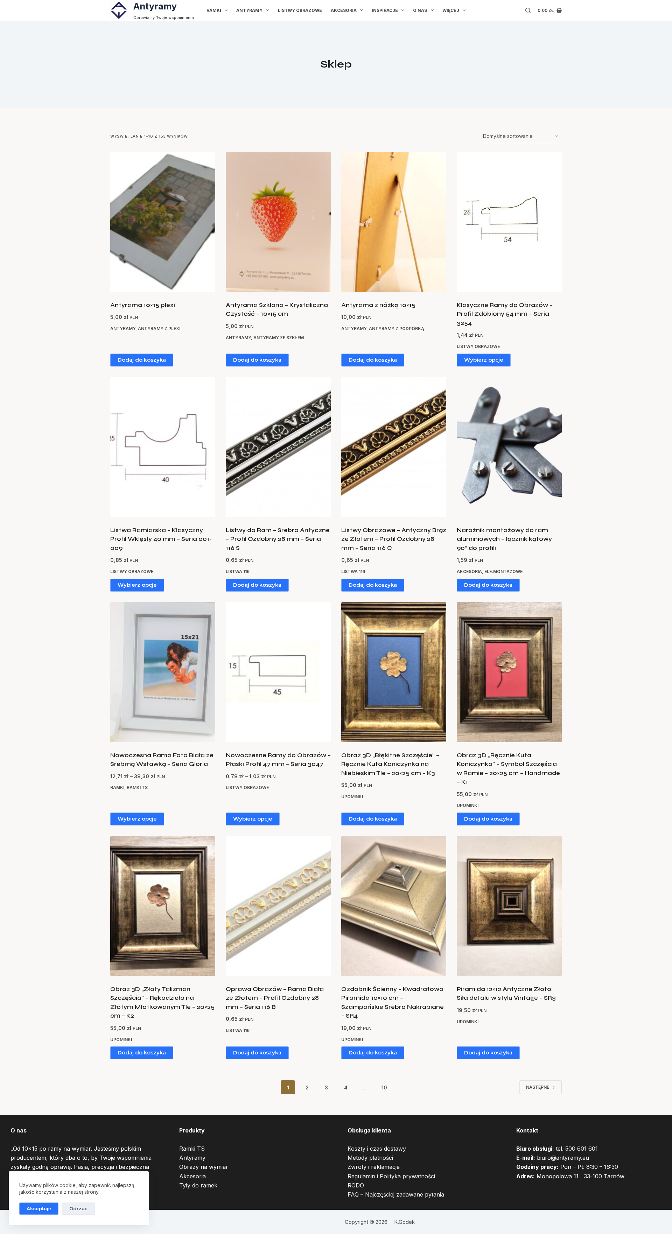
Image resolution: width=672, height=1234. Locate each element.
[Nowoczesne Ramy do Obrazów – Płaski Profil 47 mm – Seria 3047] (278, 672)
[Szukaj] (528, 10)
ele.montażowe (503, 571)
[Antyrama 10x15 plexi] (162, 222)
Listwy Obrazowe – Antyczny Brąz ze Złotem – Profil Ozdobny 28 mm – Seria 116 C (393, 539)
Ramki (213, 10)
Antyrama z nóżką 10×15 (378, 305)
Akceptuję (39, 1208)
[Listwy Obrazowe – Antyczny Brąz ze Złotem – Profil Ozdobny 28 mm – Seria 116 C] (393, 447)
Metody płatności (370, 1157)
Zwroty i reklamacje (374, 1166)
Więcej (450, 10)
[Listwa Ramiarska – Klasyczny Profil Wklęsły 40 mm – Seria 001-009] (162, 447)
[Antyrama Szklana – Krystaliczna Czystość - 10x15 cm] (278, 222)
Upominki (352, 796)
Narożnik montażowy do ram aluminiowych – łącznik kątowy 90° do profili (504, 539)
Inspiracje (385, 10)
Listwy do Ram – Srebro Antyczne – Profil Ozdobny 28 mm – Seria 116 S (278, 539)
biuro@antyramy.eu (563, 1157)
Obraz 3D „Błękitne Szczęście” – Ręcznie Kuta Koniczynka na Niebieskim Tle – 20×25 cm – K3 (390, 764)
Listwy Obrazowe (300, 10)
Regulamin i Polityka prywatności (391, 1176)
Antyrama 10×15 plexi (142, 305)
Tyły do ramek (198, 1185)
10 (384, 1087)
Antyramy (155, 6)
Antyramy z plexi (159, 328)
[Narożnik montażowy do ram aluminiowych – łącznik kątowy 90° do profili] (509, 447)
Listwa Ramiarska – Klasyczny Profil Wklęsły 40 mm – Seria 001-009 (161, 539)
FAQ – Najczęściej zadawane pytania (396, 1194)
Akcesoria (344, 10)
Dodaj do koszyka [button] (142, 359)
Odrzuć (78, 1208)
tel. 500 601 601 (577, 1148)
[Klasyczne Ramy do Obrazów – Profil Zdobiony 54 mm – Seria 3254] (509, 222)
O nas (420, 10)
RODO (356, 1185)
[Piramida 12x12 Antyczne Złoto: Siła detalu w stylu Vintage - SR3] (509, 906)
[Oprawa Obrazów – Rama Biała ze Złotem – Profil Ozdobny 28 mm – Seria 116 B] (278, 906)
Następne (537, 1087)
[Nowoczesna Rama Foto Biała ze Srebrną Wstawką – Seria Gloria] (162, 672)
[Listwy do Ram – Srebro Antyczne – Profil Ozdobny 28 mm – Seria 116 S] (278, 447)
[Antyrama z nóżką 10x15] (393, 222)
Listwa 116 (238, 571)
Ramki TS (137, 787)
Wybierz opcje (483, 359)
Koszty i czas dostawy (377, 1148)
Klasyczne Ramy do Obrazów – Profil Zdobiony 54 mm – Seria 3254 (505, 314)
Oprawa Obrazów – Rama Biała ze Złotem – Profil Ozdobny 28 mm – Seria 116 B (275, 998)
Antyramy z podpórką (396, 328)
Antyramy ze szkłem (278, 337)
